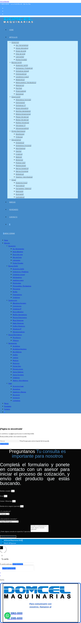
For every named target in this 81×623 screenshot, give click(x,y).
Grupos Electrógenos (15, 335)
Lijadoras (15, 358)
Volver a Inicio (4, 444)
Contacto (7, 409)
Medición (15, 360)
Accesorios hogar (18, 386)
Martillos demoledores (20, 315)
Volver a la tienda (18, 564)
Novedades (7, 406)
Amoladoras (16, 346)
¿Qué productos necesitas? (8, 519)
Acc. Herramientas (18, 249)
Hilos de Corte (17, 257)
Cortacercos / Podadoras (20, 272)
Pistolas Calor (17, 366)
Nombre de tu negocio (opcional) (10, 506)
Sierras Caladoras (18, 372)
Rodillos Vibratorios (19, 326)
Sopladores (16, 297)
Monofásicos (17, 338)
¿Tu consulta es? (5, 511)
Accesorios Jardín (18, 269)
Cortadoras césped (19, 275)
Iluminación (16, 398)
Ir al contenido (4, 1)
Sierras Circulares (18, 375)
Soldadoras (16, 378)
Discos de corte (18, 254)
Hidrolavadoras (17, 277)
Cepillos (15, 355)
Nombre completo (5, 491)
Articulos (7, 243)
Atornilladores (17, 352)
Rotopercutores (18, 369)
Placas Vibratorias (18, 320)
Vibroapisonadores (19, 332)
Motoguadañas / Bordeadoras (22, 286)
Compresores (17, 306)
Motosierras (16, 289)
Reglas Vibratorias (18, 323)
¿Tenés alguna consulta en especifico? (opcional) (15, 531)
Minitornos (16, 363)
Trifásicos (16, 340)
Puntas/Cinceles (18, 263)
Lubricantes (16, 260)
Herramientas (12, 343)
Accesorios (12, 246)
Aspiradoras (16, 389)
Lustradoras (16, 401)
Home (6, 240)
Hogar (10, 383)
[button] (7, 615)
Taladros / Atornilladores (20, 380)
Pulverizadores (17, 295)
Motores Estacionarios (20, 317)
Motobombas (17, 283)
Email (2, 496)
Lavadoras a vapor (18, 280)
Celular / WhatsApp (6, 501)
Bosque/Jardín (13, 266)
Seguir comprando (9, 568)
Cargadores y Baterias (19, 392)
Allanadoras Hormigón (19, 303)
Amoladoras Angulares (20, 349)
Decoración (16, 395)
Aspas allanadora (18, 252)
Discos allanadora (18, 312)
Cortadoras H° (17, 309)
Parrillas (15, 292)
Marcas (6, 403)
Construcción (12, 300)
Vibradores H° (17, 329)
